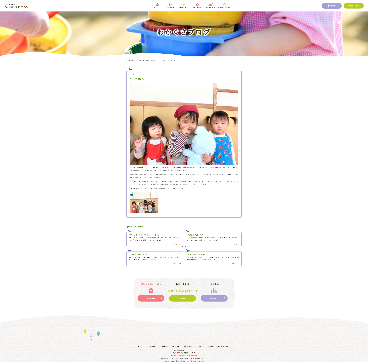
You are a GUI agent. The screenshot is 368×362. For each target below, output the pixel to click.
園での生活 (170, 7)
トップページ (142, 346)
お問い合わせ (354, 6)
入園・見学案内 (197, 7)
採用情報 (333, 6)
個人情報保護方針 (192, 355)
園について (157, 7)
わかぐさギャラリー (211, 7)
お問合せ (182, 298)
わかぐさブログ (176, 346)
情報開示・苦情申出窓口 (178, 355)
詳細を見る (151, 298)
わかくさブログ (184, 7)
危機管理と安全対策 (224, 7)
